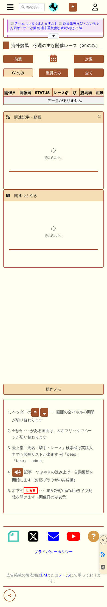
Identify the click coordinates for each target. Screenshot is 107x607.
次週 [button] (89, 59)
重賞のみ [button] (53, 72)
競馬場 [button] (86, 92)
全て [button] (89, 72)
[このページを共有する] (10, 595)
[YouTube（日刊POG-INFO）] (73, 536)
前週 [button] (18, 59)
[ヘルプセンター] (93, 536)
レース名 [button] (61, 92)
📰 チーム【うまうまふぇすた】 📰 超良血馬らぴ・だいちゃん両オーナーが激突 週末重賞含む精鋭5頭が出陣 (54, 25)
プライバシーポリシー (53, 551)
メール (64, 575)
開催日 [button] (10, 92)
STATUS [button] (42, 92)
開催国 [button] (25, 92)
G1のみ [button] (18, 72)
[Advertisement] (53, 325)
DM (44, 575)
